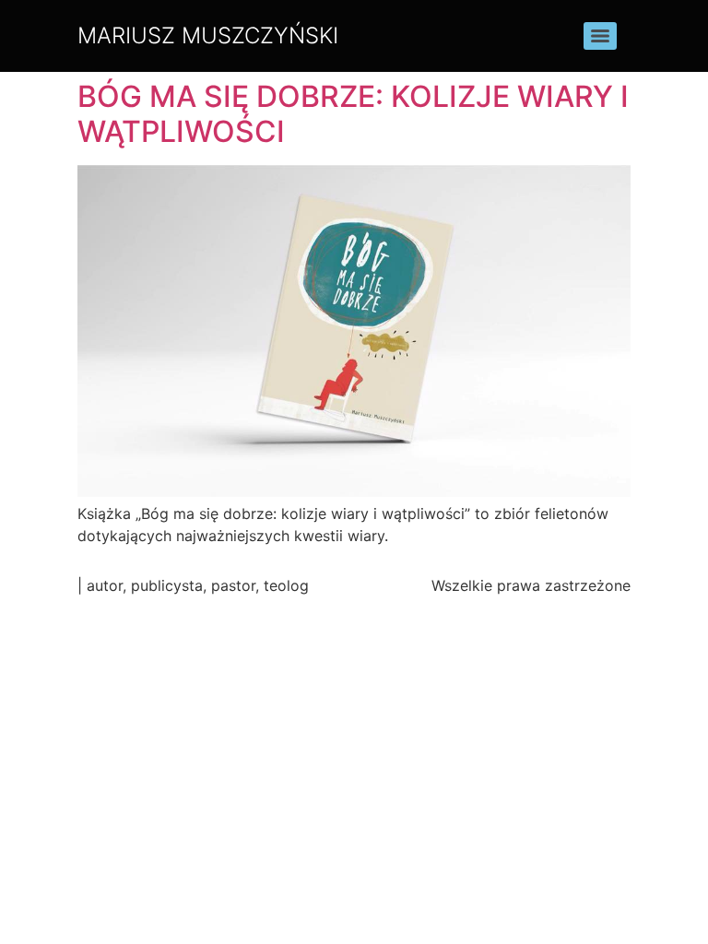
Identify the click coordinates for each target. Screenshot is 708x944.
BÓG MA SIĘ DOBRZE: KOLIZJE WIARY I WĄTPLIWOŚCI (353, 113)
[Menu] (600, 36)
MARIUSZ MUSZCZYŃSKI (207, 35)
